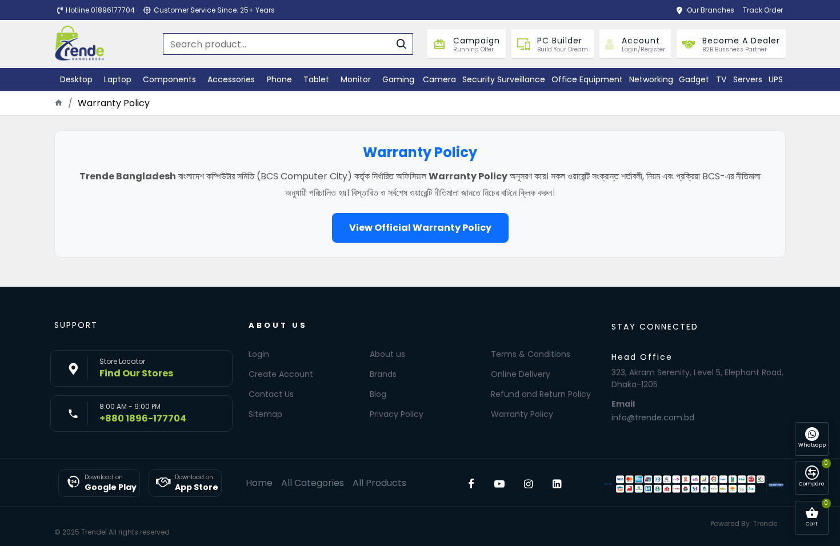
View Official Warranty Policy (420, 227)
